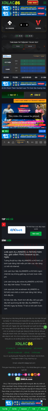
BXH (36, 77)
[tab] (13, 95)
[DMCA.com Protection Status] (24, 379)
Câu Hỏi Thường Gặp (15, 352)
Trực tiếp (4, 409)
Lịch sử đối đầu (26, 77)
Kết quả (43, 409)
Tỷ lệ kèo (15, 77)
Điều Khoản (38, 348)
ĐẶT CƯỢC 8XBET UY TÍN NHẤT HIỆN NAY (30, 101)
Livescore (24, 409)
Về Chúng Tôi (10, 348)
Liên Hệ (26, 352)
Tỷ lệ (33, 409)
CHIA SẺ (42, 131)
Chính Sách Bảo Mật (24, 348)
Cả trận (36, 56)
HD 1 (6, 131)
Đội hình (6, 77)
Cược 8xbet (32, 2)
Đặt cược (36, 234)
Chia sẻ (37, 95)
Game (42, 56)
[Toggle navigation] (44, 3)
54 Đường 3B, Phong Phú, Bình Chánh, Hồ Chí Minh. (27, 356)
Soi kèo (14, 409)
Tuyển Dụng (36, 352)
